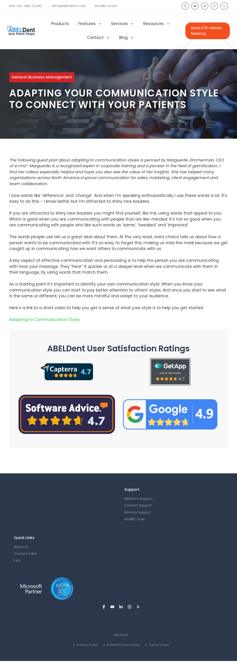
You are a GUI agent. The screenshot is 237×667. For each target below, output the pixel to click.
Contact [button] (95, 37)
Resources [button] (153, 23)
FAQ (17, 560)
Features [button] (87, 23)
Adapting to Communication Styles (44, 319)
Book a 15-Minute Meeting (206, 30)
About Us (21, 547)
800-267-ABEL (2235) (25, 6)
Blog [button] (123, 37)
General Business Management (42, 77)
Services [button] (119, 23)
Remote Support (137, 512)
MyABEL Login (106, 6)
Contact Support (138, 505)
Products (60, 23)
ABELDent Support (138, 498)
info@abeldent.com (68, 6)
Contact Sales (25, 553)
